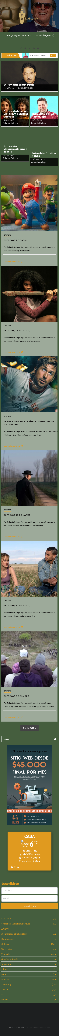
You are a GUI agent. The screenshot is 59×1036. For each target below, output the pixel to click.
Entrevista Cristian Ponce (44, 154)
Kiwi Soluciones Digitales (39, 1027)
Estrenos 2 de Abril (16, 240)
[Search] (55, 739)
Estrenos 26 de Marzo (17, 330)
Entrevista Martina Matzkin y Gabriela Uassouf (15, 114)
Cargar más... (29, 728)
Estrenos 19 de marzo (17, 515)
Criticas (7, 235)
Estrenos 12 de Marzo (17, 605)
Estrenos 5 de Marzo (16, 696)
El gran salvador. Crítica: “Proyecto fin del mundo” (29, 423)
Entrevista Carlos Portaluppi (43, 115)
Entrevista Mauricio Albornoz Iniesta (15, 149)
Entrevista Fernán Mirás (18, 84)
